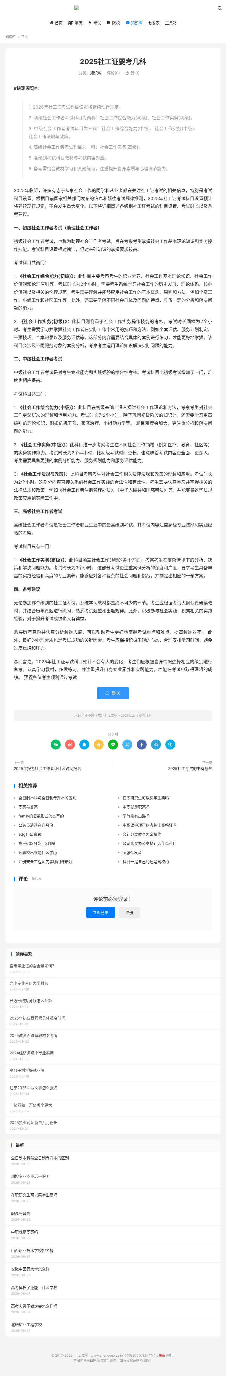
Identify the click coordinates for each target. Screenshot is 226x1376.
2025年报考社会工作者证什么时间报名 (47, 768)
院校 (115, 22)
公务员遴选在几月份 (35, 825)
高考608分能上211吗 (36, 843)
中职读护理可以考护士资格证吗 (150, 825)
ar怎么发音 (132, 852)
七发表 (154, 22)
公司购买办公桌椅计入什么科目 (150, 843)
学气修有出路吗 (136, 816)
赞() (132, 72)
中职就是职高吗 (136, 806)
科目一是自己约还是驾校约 (146, 861)
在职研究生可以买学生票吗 (146, 797)
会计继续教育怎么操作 (142, 834)
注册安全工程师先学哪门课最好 (45, 861)
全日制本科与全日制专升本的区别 (47, 797)
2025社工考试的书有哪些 (190, 768)
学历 (78, 22)
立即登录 (100, 912)
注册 (129, 912)
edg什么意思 (29, 834)
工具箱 (171, 22)
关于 (171, 1355)
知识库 (136, 22)
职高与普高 (28, 806)
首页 (58, 22)
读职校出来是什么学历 (37, 852)
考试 (96, 22)
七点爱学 (113, 10)
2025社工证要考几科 (113, 61)
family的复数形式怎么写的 (41, 816)
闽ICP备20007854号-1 (137, 1355)
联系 (161, 1355)
